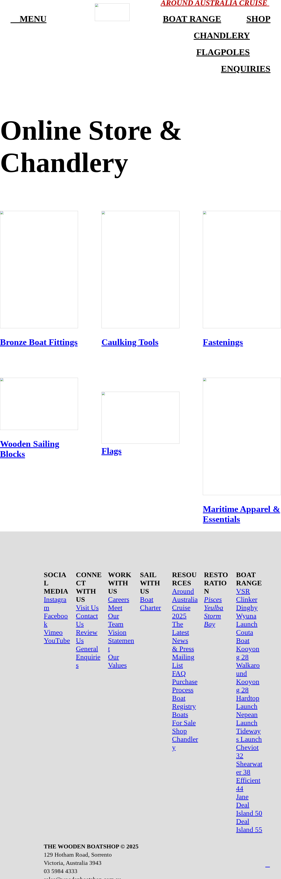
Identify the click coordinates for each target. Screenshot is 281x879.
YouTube (57, 640)
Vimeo (53, 632)
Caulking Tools (130, 342)
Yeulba (213, 608)
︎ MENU (28, 19)
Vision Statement (121, 640)
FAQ (179, 673)
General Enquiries (88, 657)
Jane (242, 797)
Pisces (213, 599)
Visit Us (87, 608)
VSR (243, 591)
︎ (267, 864)
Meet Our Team (115, 616)
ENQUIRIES (245, 69)
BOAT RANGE (192, 19)
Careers (118, 599)
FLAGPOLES (223, 52)
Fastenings (223, 342)
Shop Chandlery (185, 739)
